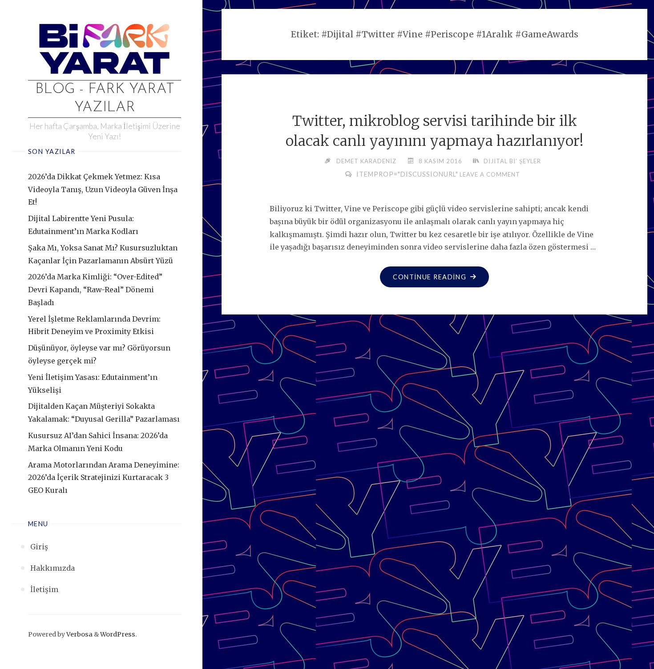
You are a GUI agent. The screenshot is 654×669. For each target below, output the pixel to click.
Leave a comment (490, 174)
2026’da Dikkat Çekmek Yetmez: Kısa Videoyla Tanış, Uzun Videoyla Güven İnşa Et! (103, 189)
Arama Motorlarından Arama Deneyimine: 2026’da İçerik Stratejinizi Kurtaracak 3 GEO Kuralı (103, 477)
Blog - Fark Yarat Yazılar (104, 98)
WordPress (117, 634)
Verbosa (79, 634)
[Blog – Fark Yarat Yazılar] (104, 47)
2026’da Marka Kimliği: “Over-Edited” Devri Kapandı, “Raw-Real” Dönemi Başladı (95, 289)
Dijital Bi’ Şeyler (512, 161)
